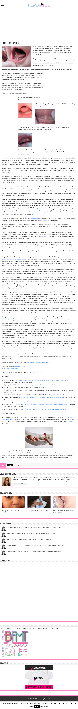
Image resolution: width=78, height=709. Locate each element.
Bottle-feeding (14, 319)
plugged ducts (46, 220)
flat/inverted (47, 236)
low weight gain (33, 218)
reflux (33, 214)
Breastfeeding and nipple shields (63, 510)
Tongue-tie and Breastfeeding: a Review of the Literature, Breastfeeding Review (42, 397)
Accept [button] (37, 706)
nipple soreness (42, 210)
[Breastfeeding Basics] (39, 4)
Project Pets (68, 421)
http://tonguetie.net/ (37, 372)
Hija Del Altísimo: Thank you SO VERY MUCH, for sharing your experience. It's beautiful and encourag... (34, 551)
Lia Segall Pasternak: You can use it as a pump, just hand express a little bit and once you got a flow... (34, 527)
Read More (44, 706)
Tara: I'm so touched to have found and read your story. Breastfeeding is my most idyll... (31, 539)
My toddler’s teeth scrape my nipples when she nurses (11, 511)
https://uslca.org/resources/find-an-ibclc (37, 362)
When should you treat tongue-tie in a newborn (34, 402)
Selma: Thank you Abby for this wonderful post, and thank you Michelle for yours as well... (31, 533)
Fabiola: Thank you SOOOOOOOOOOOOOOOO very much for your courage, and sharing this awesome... (35, 545)
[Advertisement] (39, 22)
